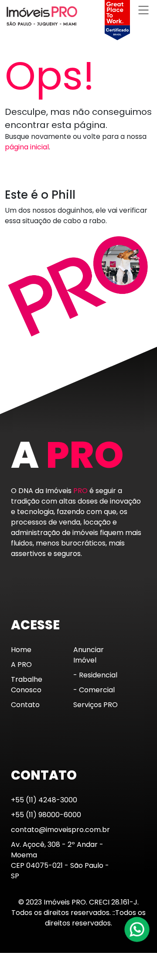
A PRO (21, 665)
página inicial (27, 147)
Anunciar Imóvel (88, 655)
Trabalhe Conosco (26, 684)
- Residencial (95, 675)
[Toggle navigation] (143, 10)
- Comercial (94, 690)
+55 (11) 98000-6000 (46, 815)
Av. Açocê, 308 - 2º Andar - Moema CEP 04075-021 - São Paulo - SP (60, 860)
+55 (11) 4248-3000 (44, 800)
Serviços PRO (95, 705)
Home (21, 650)
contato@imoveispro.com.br (60, 830)
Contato (25, 705)
